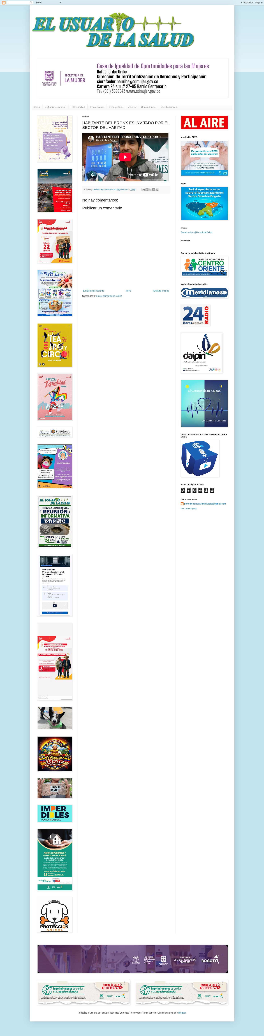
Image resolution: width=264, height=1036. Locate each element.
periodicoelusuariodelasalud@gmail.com (205, 504)
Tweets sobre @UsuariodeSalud (196, 232)
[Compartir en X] (150, 189)
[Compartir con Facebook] (153, 189)
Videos (132, 107)
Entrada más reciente (93, 291)
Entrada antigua (161, 291)
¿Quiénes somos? (55, 107)
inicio (37, 107)
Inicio (128, 291)
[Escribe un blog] (147, 189)
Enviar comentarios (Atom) (109, 296)
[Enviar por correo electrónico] (143, 189)
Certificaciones (169, 107)
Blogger (182, 1013)
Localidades (97, 107)
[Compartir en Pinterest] (157, 189)
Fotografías (115, 107)
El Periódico (78, 107)
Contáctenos (148, 107)
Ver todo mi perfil (189, 508)
